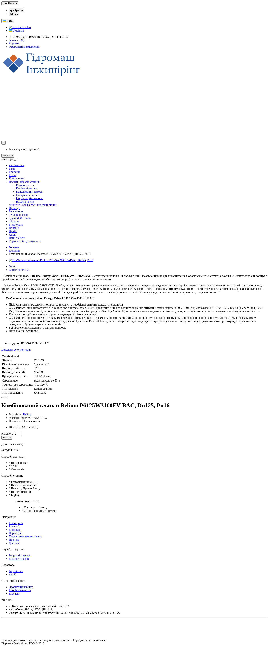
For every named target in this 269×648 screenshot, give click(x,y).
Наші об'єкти (17, 237)
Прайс (13, 231)
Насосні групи (25, 201)
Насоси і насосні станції (24, 181)
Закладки (14, 593)
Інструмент (16, 224)
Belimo (27, 414)
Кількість (7, 433)
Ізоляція (14, 227)
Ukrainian (18, 30)
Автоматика (16, 165)
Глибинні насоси (26, 188)
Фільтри (14, 221)
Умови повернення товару (25, 536)
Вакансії (14, 526)
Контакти (8, 155)
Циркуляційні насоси (29, 198)
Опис (12, 266)
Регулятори (16, 211)
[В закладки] (2, 397)
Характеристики (19, 269)
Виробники (16, 571)
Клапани (14, 171)
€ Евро (14, 14)
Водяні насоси (25, 185)
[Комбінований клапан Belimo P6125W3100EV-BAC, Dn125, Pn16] (51, 260)
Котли (12, 175)
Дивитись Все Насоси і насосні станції (33, 204)
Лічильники (16, 178)
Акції (12, 234)
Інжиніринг (16, 523)
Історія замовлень (20, 590)
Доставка (14, 543)
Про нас (14, 539)
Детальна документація (16, 349)
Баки (12, 168)
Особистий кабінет (21, 586)
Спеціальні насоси (27, 195)
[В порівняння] (6, 397)
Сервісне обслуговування (25, 241)
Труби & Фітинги (20, 218)
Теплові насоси (18, 214)
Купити (7, 437)
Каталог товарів (19, 558)
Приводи (14, 208)
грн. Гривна (16, 10)
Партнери (15, 533)
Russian (26, 27)
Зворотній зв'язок (20, 555)
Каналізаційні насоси (29, 191)
